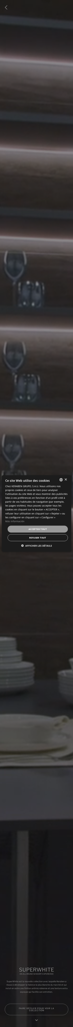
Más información (14, 521)
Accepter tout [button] (38, 528)
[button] (36, 546)
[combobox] (61, 479)
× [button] (65, 479)
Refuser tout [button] (37, 537)
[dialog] (36, 513)
